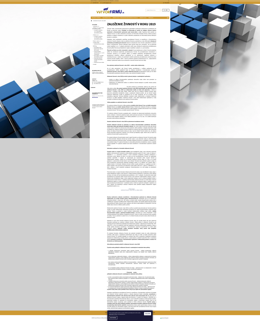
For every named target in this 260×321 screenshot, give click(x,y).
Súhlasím (147, 313)
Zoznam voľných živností (98, 105)
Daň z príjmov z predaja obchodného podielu (98, 56)
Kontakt (94, 64)
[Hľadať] (160, 10)
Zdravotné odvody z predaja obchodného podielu (98, 60)
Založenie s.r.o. (107, 18)
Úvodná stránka (96, 18)
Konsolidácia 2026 (97, 47)
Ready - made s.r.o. (97, 41)
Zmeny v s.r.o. (143, 18)
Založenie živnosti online (99, 44)
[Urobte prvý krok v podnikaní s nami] (91, 20)
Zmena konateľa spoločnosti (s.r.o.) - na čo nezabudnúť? (99, 53)
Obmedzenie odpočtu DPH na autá (98, 49)
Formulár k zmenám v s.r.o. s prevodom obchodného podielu (98, 32)
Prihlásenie (166, 2)
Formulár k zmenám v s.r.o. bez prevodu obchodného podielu (98, 38)
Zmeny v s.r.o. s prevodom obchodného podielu (125, 18)
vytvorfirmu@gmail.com (106, 2)
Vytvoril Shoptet (165, 318)
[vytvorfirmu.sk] (110, 10)
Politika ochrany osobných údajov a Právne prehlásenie (98, 73)
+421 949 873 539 (95, 2)
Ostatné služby (96, 42)
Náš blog (150, 18)
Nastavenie (113, 317)
